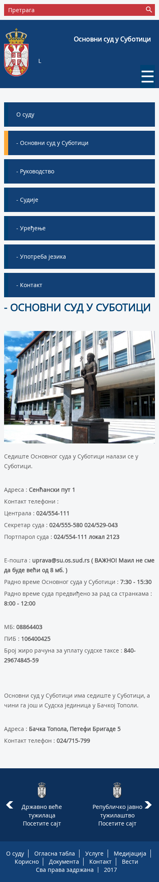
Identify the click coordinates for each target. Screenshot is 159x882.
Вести (130, 861)
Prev (9, 804)
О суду (15, 853)
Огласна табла (54, 853)
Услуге (94, 853)
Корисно (27, 861)
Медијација (130, 853)
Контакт (100, 861)
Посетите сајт (42, 823)
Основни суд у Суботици (112, 39)
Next (149, 804)
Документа (64, 861)
